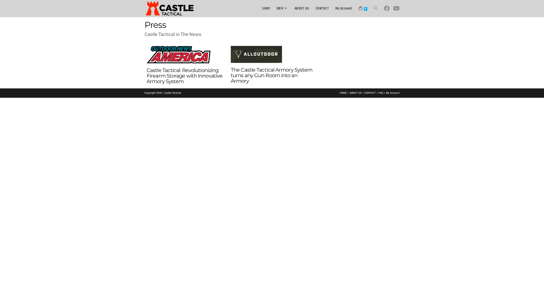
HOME (343, 93)
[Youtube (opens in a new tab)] (396, 8)
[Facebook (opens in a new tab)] (386, 8)
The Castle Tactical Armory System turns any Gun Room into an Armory (271, 75)
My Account (393, 93)
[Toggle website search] (376, 8)
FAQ (380, 93)
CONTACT (370, 93)
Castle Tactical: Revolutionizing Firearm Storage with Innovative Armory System (184, 75)
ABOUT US (355, 93)
